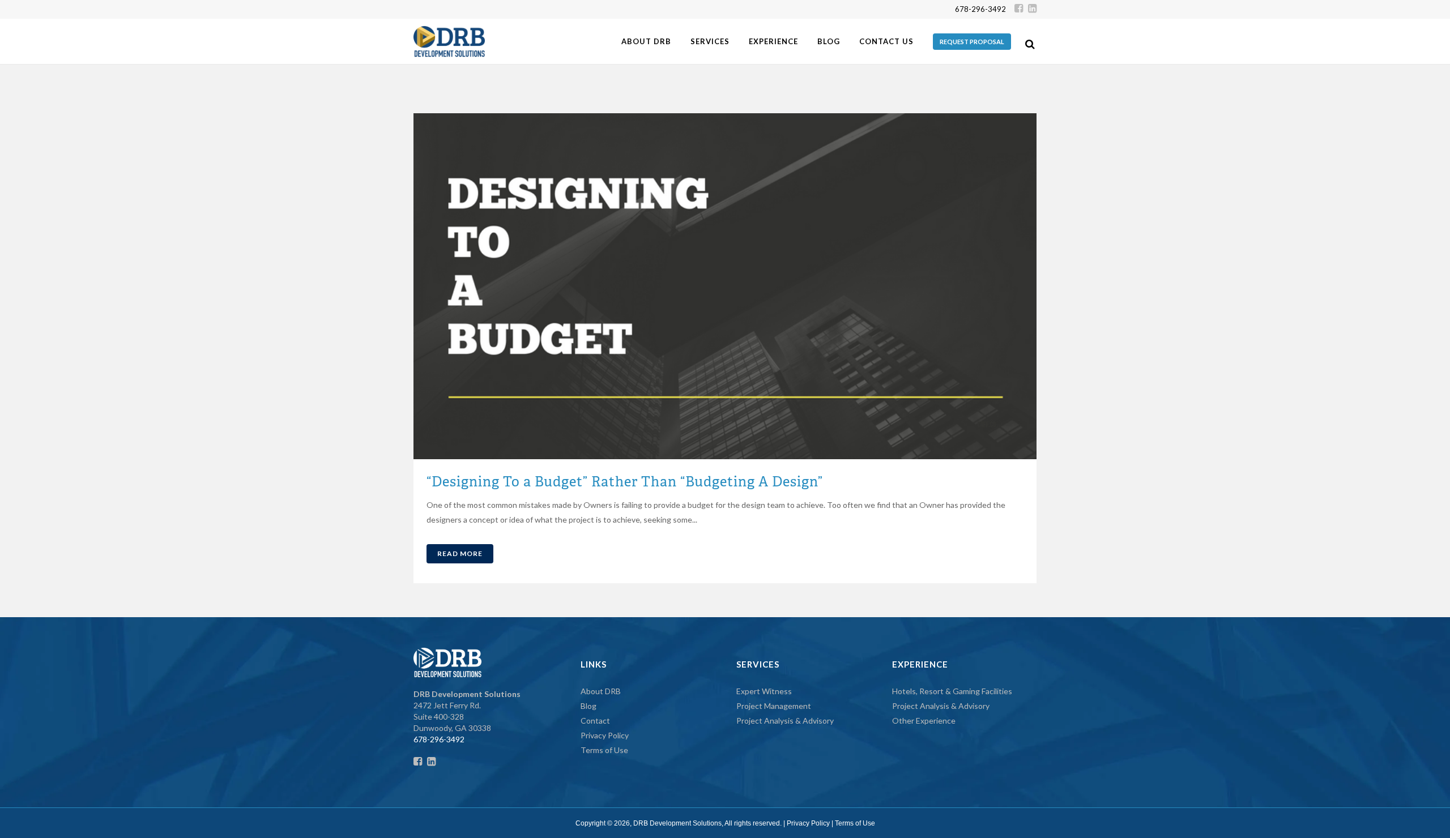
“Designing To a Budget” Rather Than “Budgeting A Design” (625, 481)
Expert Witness (764, 691)
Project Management (773, 706)
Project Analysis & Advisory (785, 720)
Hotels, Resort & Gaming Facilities (952, 691)
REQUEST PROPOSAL (972, 41)
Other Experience (924, 720)
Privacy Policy (605, 735)
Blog (588, 706)
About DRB (601, 691)
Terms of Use (604, 750)
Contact (595, 720)
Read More (460, 553)
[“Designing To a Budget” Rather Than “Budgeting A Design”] (725, 286)
